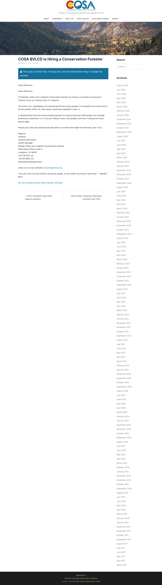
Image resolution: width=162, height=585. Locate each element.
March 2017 (122, 565)
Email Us (82, 575)
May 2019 (121, 455)
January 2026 (123, 115)
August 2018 (122, 493)
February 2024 (123, 213)
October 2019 (123, 433)
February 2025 (123, 162)
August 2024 (122, 187)
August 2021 (122, 340)
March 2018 (122, 514)
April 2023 (121, 255)
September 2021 (124, 336)
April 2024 (121, 204)
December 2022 (124, 272)
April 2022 (121, 306)
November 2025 (124, 124)
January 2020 (123, 421)
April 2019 (121, 459)
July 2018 (121, 497)
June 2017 (121, 552)
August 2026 (122, 85)
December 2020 (124, 374)
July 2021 (121, 344)
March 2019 (122, 463)
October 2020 (123, 382)
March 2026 (122, 107)
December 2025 (124, 119)
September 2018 (124, 488)
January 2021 (122, 370)
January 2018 (122, 522)
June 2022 (121, 297)
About (46, 19)
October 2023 (123, 230)
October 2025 (123, 128)
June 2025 (121, 145)
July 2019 (121, 446)
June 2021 (121, 348)
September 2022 (124, 285)
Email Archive (83, 19)
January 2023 (123, 268)
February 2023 (123, 264)
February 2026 (123, 111)
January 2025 (123, 166)
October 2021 (123, 331)
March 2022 (122, 310)
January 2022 (123, 319)
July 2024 (121, 191)
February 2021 (123, 365)
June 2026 (121, 94)
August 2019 (122, 442)
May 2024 (121, 200)
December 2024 (124, 170)
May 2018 (121, 505)
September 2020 (124, 387)
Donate (115, 19)
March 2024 (122, 208)
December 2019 (124, 425)
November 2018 (124, 480)
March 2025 (122, 157)
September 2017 (124, 539)
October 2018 (123, 484)
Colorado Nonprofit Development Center (86, 581)
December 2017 (124, 527)
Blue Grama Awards (100, 19)
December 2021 (124, 323)
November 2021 (124, 327)
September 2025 (124, 132)
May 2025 (121, 149)
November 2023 (124, 225)
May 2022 (121, 302)
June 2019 (121, 450)
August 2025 (122, 136)
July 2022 (121, 293)
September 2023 (124, 234)
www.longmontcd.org (52, 168)
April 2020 (121, 408)
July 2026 (121, 90)
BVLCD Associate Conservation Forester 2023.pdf (40, 183)
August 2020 (122, 391)
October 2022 (123, 281)
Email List (69, 19)
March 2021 (122, 361)
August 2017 (122, 544)
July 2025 (121, 140)
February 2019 (123, 467)
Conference (57, 19)
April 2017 (121, 561)
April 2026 (121, 102)
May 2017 (121, 556)
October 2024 (123, 179)
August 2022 (122, 289)
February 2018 (123, 518)
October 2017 (123, 535)
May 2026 (121, 98)
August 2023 (122, 238)
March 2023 (122, 259)
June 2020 (121, 399)
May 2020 (121, 404)
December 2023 (124, 221)
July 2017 (121, 548)
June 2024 (121, 196)
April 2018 (121, 510)
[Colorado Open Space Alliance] (81, 6)
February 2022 (123, 315)
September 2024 (124, 183)
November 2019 (124, 429)
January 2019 (123, 472)
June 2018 (121, 501)
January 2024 (123, 217)
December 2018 (124, 476)
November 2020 (124, 378)
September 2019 (124, 437)
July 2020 (121, 395)
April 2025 (121, 153)
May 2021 (121, 353)
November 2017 (124, 531)
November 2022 (124, 276)
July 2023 (121, 242)
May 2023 (121, 251)
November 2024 (124, 174)
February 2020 (123, 416)
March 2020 (122, 412)
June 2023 (121, 247)
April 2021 (121, 357)
